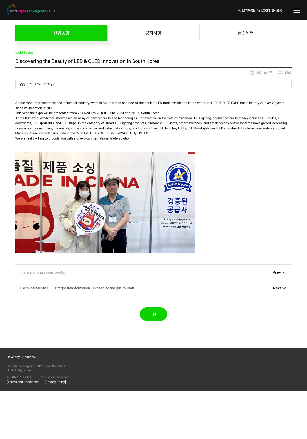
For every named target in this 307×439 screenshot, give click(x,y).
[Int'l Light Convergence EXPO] (31, 8)
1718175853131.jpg (41, 84)
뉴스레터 (245, 33)
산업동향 (61, 33)
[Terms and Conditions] (23, 382)
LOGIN (265, 10)
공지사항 (153, 33)
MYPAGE (248, 10)
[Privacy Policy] (55, 382)
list (153, 314)
